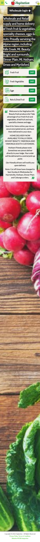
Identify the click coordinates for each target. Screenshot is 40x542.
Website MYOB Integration (20, 538)
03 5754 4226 (6, 2)
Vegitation (20, 2)
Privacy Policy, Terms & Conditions (20, 536)
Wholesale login (18, 10)
